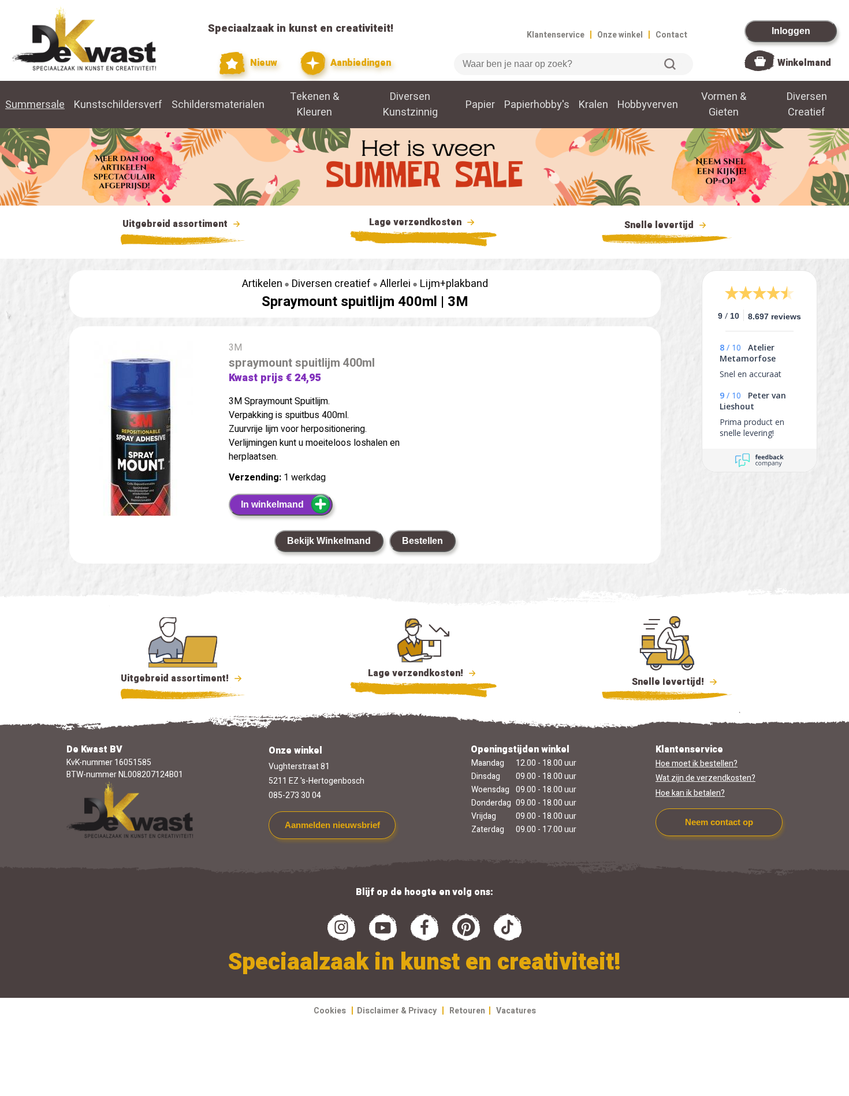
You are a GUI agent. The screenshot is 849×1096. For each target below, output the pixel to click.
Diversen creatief (331, 284)
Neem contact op (719, 822)
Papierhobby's (536, 105)
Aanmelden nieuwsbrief (332, 825)
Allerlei (395, 284)
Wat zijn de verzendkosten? (705, 778)
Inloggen (791, 31)
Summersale (35, 105)
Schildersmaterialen (218, 105)
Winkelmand (804, 63)
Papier (480, 105)
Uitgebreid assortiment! (176, 678)
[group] (143, 454)
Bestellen (422, 541)
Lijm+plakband (454, 284)
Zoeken (670, 64)
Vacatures (516, 1011)
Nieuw (262, 63)
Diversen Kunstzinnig (410, 104)
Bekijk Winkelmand (329, 541)
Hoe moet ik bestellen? (697, 764)
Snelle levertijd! (659, 682)
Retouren (467, 1011)
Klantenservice (555, 35)
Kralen (593, 105)
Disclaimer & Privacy (397, 1011)
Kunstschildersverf (118, 105)
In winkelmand (272, 504)
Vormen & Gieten (723, 104)
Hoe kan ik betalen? (690, 793)
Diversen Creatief (807, 104)
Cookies (330, 1011)
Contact (671, 35)
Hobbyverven (647, 105)
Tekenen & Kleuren (314, 104)
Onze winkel (620, 35)
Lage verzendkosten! (417, 673)
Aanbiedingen (359, 63)
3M (458, 302)
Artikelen (262, 284)
